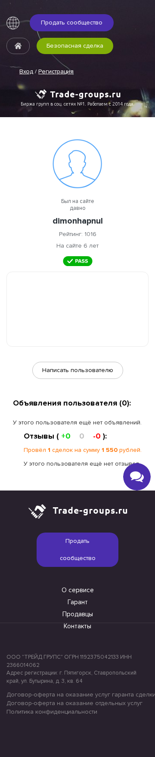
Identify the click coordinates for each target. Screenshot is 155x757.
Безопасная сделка (74, 45)
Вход (26, 71)
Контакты (77, 626)
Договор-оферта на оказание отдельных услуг (74, 703)
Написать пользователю (77, 370)
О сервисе (78, 590)
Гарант (78, 602)
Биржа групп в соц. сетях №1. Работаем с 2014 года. (77, 103)
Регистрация (56, 71)
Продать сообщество (71, 22)
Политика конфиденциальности (51, 711)
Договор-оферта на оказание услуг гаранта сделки (77, 694)
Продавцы (77, 614)
